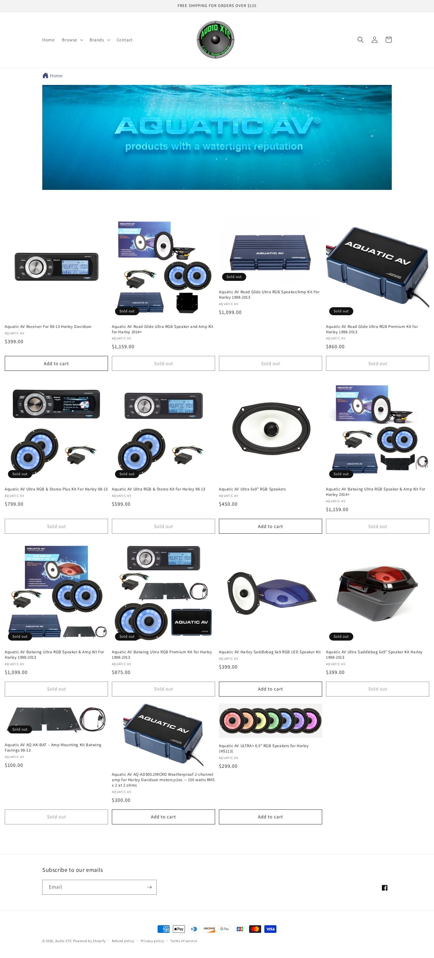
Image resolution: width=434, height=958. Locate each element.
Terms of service (183, 941)
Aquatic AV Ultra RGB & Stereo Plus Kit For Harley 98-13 (56, 489)
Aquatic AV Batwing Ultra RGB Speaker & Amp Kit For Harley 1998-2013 (54, 654)
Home (56, 76)
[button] (72, 39)
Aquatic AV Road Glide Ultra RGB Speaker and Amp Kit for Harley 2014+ (163, 329)
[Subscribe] (149, 887)
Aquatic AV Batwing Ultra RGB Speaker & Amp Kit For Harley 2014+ (375, 492)
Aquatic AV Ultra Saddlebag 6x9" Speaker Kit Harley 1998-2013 (374, 654)
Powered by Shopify (89, 941)
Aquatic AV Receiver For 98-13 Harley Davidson (48, 326)
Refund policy (123, 941)
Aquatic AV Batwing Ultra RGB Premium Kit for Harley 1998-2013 (162, 654)
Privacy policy (152, 941)
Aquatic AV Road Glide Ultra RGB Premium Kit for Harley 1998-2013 (372, 329)
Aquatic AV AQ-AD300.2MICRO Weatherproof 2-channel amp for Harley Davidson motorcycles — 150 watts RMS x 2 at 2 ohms (163, 780)
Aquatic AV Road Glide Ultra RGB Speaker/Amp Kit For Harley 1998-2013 (269, 294)
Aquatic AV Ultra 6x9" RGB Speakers (252, 489)
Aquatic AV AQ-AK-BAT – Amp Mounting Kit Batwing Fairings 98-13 (53, 747)
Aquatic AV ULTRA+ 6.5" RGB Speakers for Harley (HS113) (264, 748)
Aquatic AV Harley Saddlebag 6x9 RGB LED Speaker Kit (270, 652)
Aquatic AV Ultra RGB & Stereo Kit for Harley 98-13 (158, 489)
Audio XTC (63, 941)
